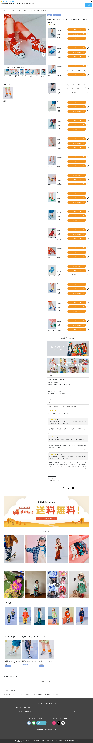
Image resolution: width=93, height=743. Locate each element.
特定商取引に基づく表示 (36, 740)
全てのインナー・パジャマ (9, 694)
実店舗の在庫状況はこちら (68, 338)
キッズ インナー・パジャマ (11, 10)
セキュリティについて (46, 740)
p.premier (49, 17)
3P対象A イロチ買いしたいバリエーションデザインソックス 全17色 (34, 10)
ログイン (60, 413)
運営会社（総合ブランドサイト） (58, 740)
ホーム (5, 10)
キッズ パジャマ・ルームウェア (22, 694)
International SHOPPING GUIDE (23, 707)
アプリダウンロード (89, 5)
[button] (91, 1)
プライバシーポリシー (27, 740)
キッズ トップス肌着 (35, 694)
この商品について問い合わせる (54, 480)
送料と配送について (52, 476)
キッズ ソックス (19, 10)
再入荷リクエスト (76, 70)
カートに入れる (77, 29)
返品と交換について (52, 478)
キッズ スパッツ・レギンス (53, 694)
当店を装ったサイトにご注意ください (24, 711)
